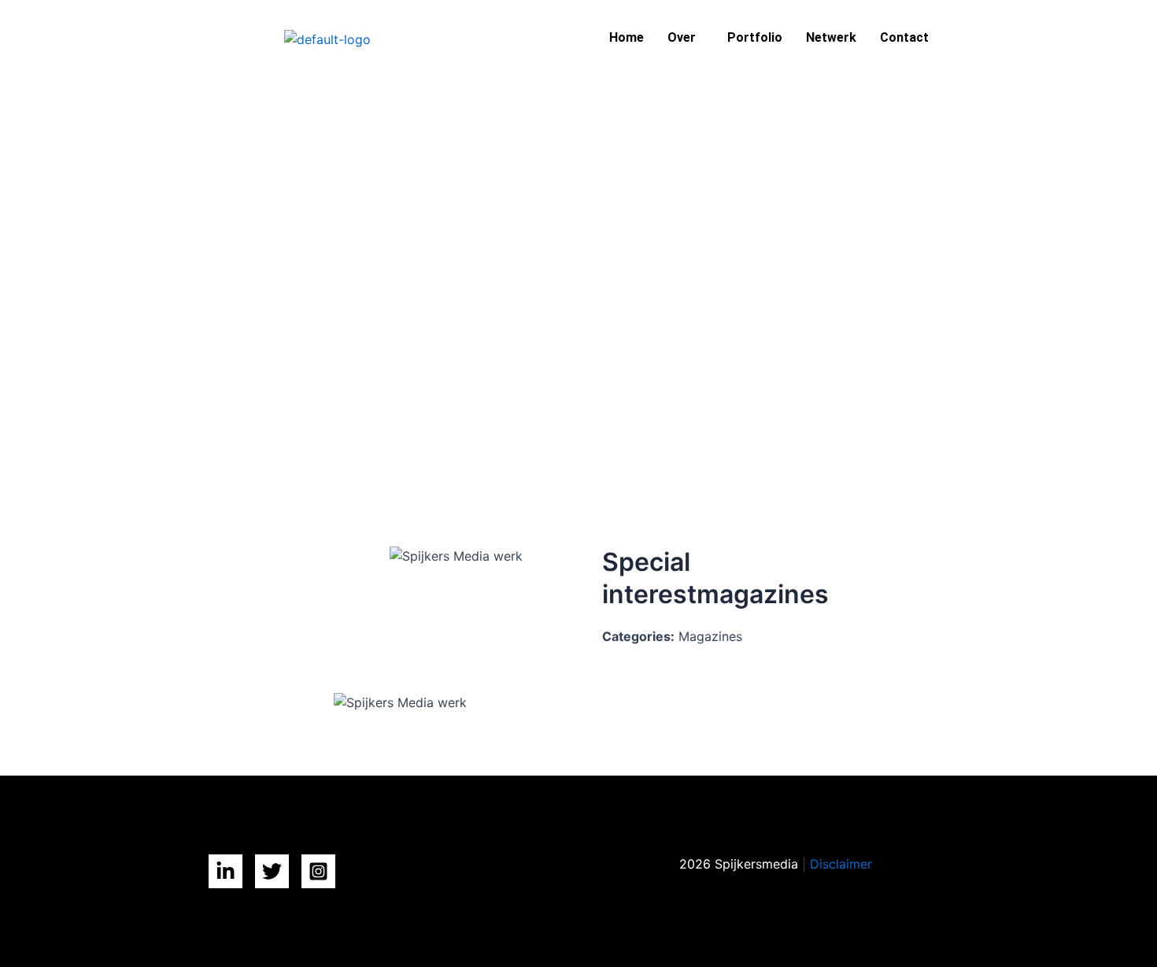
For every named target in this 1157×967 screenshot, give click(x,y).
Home (626, 37)
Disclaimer (841, 864)
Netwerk (831, 37)
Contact (904, 37)
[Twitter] (272, 871)
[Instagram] (318, 871)
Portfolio (754, 37)
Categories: (638, 636)
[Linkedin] (225, 871)
